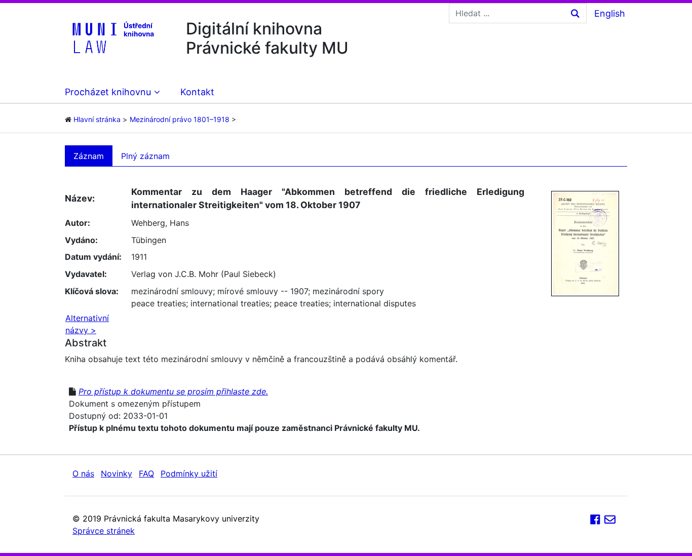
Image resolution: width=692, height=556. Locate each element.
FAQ (146, 473)
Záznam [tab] (88, 156)
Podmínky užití (189, 473)
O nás (83, 473)
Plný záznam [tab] (145, 156)
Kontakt (197, 92)
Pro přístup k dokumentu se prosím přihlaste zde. (173, 391)
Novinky (116, 473)
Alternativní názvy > (87, 324)
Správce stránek (103, 531)
